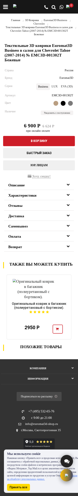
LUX (55, 86)
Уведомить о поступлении (57, 113)
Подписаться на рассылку (37, 396)
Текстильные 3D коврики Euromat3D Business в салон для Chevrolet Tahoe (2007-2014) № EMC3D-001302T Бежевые (39, 31)
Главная (15, 20)
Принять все (18, 487)
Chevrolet (39, 23)
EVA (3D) (67, 86)
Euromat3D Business (55, 20)
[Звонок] (46, 7)
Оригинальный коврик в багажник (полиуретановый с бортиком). (39, 306)
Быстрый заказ (39, 153)
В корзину (39, 141)
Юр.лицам (39, 165)
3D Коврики (32, 20)
